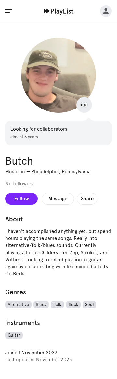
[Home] (59, 11)
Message (57, 199)
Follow (21, 199)
